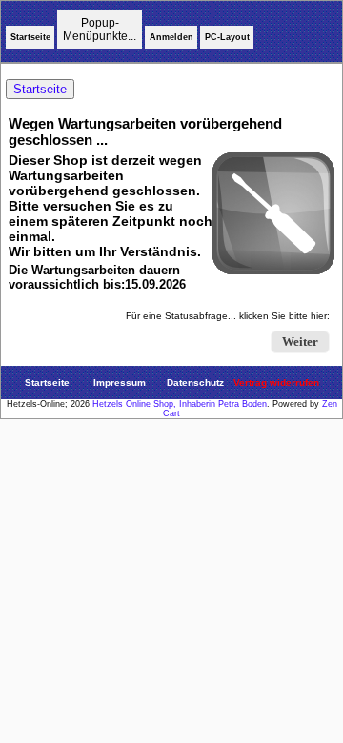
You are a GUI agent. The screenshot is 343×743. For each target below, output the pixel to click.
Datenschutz (195, 382)
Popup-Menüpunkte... (99, 29)
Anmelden (171, 37)
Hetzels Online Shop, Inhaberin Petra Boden (179, 404)
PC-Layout (227, 37)
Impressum (119, 382)
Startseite (30, 37)
